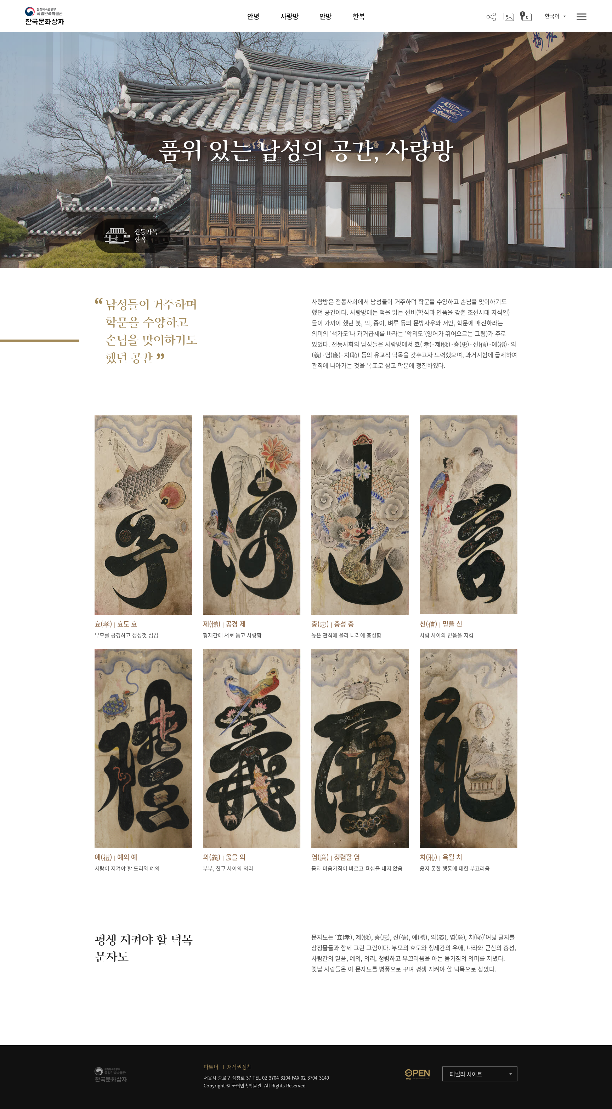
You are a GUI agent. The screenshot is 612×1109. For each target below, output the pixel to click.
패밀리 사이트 (466, 1074)
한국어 (552, 16)
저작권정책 (239, 1067)
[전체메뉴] (581, 17)
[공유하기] (491, 16)
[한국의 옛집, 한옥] (132, 236)
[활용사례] (509, 16)
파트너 (211, 1067)
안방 (325, 16)
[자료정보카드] (526, 16)
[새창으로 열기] (417, 1074)
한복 (359, 16)
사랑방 (289, 16)
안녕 (253, 16)
